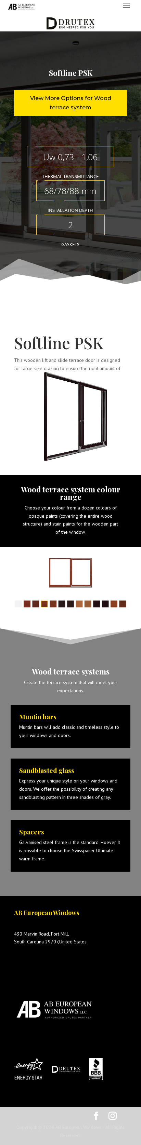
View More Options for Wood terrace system (70, 103)
